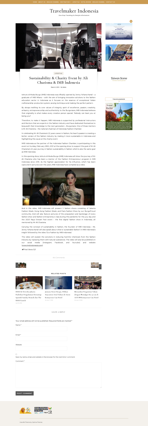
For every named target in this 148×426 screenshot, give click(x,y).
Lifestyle (76, 2)
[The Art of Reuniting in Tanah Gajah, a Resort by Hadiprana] (20, 265)
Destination (65, 2)
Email (18, 335)
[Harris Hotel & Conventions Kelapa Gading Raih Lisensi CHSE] (96, 265)
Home (35, 2)
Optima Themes (37, 422)
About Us (41, 2)
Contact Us (110, 2)
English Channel (53, 2)
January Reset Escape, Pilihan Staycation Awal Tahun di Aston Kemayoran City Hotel (57, 295)
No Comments (59, 258)
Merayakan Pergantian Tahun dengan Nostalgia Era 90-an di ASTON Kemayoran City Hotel (86, 295)
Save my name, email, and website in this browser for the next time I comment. (45, 357)
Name (18, 325)
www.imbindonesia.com (32, 245)
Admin (64, 87)
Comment (20, 361)
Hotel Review (86, 2)
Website (19, 345)
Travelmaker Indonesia (74, 10)
